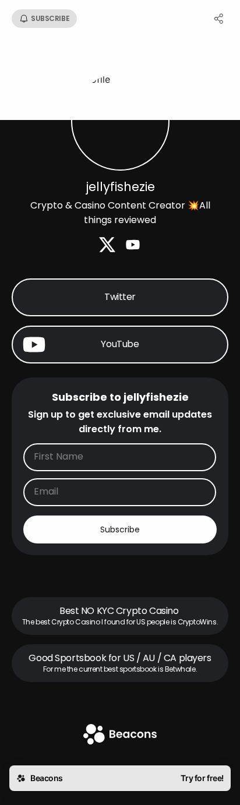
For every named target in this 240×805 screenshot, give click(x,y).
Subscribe (120, 529)
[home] (120, 735)
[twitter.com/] (107, 246)
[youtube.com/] (133, 246)
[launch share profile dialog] (219, 18)
